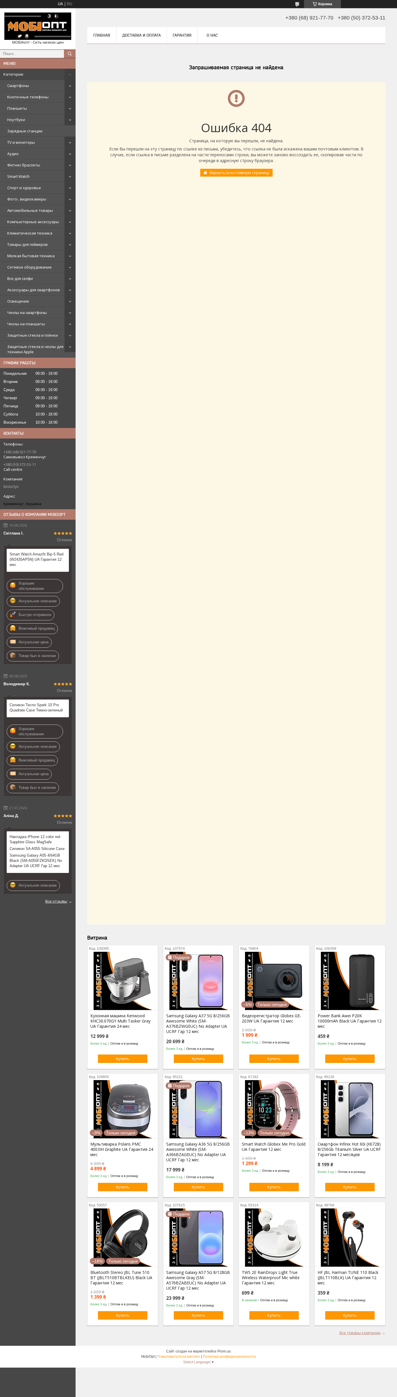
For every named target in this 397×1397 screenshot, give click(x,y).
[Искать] (70, 53)
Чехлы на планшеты (26, 323)
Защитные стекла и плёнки (32, 335)
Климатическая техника (29, 233)
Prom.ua (224, 1351)
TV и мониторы (21, 142)
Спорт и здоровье (24, 187)
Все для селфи (20, 278)
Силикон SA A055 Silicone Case (37, 848)
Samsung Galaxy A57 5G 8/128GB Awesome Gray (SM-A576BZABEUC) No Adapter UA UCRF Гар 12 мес (198, 1280)
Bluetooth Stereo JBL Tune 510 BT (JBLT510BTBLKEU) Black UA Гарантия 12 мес (121, 1278)
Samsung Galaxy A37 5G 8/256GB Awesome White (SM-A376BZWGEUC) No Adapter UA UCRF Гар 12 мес (198, 1023)
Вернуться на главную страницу (239, 172)
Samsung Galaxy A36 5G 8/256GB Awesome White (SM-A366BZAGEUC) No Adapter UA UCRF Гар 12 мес (198, 1152)
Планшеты (17, 108)
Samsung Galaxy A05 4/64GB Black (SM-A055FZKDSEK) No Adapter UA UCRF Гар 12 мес (36, 860)
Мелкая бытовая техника (31, 255)
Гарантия (182, 35)
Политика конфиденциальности (229, 1357)
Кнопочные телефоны (28, 97)
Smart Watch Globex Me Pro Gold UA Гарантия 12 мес (273, 1147)
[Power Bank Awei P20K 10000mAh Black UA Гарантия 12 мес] (350, 981)
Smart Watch (18, 176)
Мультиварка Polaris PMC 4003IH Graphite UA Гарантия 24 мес (121, 1149)
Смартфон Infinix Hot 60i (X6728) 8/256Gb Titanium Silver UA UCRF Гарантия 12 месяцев (349, 1149)
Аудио (13, 153)
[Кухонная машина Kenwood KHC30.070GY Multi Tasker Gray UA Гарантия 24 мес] (122, 981)
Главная (101, 35)
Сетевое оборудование (29, 267)
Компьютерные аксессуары (33, 221)
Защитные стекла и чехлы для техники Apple (35, 349)
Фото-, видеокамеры (26, 199)
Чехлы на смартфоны (27, 312)
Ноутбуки (16, 119)
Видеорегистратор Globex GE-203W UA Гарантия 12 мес (271, 1018)
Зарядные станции (24, 131)
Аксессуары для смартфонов (33, 289)
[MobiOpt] (37, 26)
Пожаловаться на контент (178, 1357)
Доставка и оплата (141, 35)
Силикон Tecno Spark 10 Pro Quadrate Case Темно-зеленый (36, 707)
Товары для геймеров (27, 244)
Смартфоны (18, 85)
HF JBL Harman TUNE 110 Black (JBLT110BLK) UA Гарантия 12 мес (348, 1278)
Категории (13, 74)
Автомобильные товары (30, 210)
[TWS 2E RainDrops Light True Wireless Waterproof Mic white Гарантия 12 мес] (274, 1237)
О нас (212, 35)
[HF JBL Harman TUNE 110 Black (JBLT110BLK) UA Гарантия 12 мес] (350, 1237)
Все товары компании (359, 1332)
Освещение (18, 301)
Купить (122, 1058)
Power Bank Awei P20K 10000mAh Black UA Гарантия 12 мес (350, 1021)
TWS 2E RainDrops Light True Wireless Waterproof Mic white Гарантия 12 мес (271, 1278)
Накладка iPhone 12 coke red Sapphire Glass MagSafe (35, 839)
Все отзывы (56, 901)
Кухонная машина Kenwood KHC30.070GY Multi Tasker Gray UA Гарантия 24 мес (120, 1021)
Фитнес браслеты (23, 165)
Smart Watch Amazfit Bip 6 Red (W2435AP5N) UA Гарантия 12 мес (36, 559)
